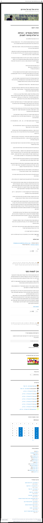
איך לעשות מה (36, 324)
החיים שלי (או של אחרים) (30, 9)
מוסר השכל (14, 263)
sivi (35, 391)
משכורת (18, 324)
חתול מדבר (28, 263)
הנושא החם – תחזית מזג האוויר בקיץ (31, 501)
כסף (23, 324)
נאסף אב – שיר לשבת (33, 492)
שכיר (14, 324)
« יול (33, 440)
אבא (20, 262)
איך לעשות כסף (32, 271)
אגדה (18, 262)
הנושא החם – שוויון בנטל (33, 495)
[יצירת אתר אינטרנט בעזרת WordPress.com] (21, 1)
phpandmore (33, 409)
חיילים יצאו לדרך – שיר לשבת (32, 485)
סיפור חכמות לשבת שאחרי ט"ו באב (31, 511)
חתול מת (24, 263)
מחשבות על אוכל (34, 465)
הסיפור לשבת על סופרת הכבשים (31, 504)
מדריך (21, 324)
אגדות (27, 262)
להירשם (35, 345)
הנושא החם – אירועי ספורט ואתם (31, 482)
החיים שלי (36, 459)
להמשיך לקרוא (36, 306)
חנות (35, 263)
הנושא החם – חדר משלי (27, 386)
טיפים (27, 324)
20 (20, 433)
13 (20, 430)
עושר (16, 324)
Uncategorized (33, 452)
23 (36, 435)
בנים (16, 262)
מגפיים (17, 263)
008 (37, 451)
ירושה (20, 263)
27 (20, 435)
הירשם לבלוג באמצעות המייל (32, 333)
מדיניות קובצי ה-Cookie (16, 521)
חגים (37, 462)
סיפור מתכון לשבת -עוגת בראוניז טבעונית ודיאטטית (28, 498)
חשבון (33, 263)
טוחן (21, 263)
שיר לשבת (36, 471)
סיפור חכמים (35, 467)
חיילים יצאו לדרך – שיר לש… (28, 391)
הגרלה (33, 324)
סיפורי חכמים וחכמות (34, 470)
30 (36, 437)
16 (36, 433)
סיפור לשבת (23, 262)
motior (36, 262)
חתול (31, 263)
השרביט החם (35, 460)
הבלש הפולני (35, 457)
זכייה (30, 324)
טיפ (29, 324)
